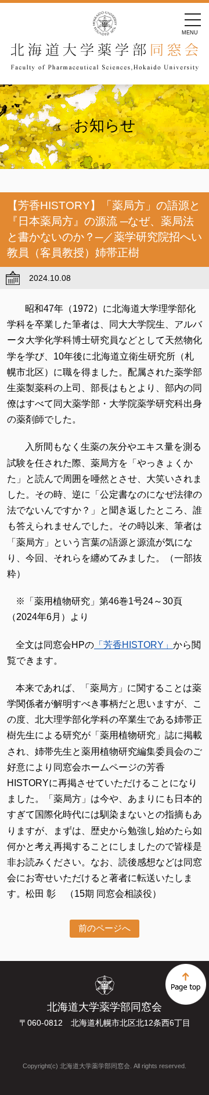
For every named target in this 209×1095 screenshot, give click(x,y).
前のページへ (104, 928)
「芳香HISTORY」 (133, 645)
